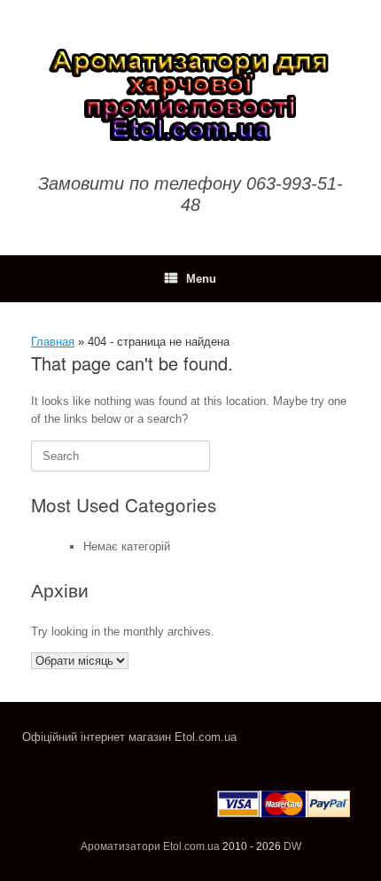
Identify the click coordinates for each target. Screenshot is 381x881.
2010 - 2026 (251, 846)
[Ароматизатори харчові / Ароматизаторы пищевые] (190, 93)
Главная (52, 341)
